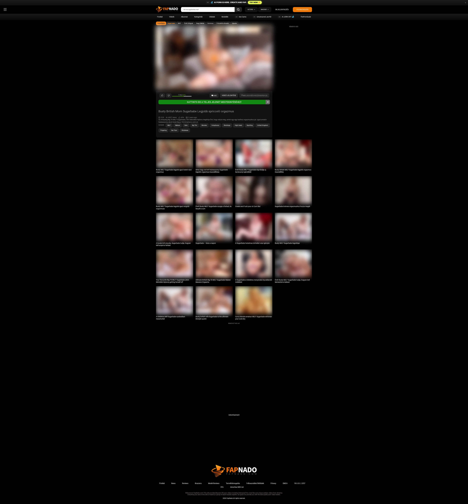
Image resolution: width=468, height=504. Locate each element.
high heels (238, 125)
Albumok (184, 17)
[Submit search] (238, 9)
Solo (186, 125)
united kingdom (262, 125)
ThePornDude (306, 17)
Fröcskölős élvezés (223, 23)
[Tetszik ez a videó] (162, 95)
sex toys (174, 130)
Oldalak (212, 17)
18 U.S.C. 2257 (299, 483)
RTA (222, 487)
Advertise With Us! (237, 487)
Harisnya (210, 23)
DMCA (285, 483)
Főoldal (160, 17)
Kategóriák (198, 17)
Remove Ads (293, 26)
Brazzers (198, 483)
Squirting (250, 125)
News (173, 483)
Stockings (227, 125)
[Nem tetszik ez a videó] (168, 95)
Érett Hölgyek (188, 23)
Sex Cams (241, 17)
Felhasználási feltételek (255, 483)
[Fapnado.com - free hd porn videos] (167, 9)
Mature (177, 125)
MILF (179, 23)
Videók (171, 17)
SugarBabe (161, 23)
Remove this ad (234, 323)
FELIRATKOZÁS (302, 9)
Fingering (163, 130)
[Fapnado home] (234, 477)
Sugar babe (171, 23)
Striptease (185, 130)
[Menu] (5, 9)
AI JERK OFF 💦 (286, 17)
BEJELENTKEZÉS (282, 9)
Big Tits (194, 125)
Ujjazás (234, 23)
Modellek (225, 17)
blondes (204, 125)
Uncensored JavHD (262, 17)
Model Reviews (213, 483)
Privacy (273, 483)
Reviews (185, 483)
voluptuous (215, 125)
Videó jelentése (229, 95)
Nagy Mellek (200, 23)
